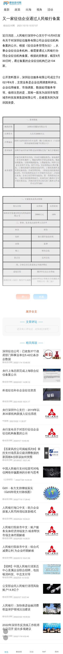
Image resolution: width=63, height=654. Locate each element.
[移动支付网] (12, 4)
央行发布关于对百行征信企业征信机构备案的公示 (20, 431)
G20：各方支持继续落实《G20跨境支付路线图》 (17, 490)
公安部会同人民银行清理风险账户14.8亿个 (20, 588)
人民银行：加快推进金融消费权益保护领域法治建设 (20, 607)
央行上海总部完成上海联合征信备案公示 (20, 373)
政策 (17, 9)
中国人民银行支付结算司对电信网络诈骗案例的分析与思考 (20, 470)
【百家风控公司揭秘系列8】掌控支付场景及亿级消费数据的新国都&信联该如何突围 (21, 453)
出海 (28, 9)
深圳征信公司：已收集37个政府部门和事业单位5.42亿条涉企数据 (20, 355)
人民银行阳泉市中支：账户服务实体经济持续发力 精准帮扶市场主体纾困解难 (21, 531)
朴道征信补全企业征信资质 (19, 390)
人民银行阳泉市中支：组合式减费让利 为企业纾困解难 (20, 549)
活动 (50, 9)
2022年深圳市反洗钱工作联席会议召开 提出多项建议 (21, 627)
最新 (6, 9)
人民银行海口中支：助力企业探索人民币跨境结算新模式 (20, 509)
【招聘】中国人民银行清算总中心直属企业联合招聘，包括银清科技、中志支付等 (20, 570)
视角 (39, 9)
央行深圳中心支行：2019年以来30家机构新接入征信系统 (21, 412)
